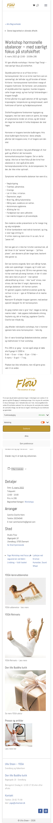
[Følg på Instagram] (46, 811)
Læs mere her (10, 748)
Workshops (29, 501)
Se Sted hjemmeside (15, 545)
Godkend (26, 428)
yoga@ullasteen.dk (17, 803)
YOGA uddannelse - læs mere (17, 607)
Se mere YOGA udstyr (13, 713)
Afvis (26, 436)
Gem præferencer (26, 443)
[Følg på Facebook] (40, 811)
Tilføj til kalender (17, 469)
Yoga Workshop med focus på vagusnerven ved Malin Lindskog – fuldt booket (19, 559)
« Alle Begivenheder (13, 24)
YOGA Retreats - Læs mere (16, 660)
